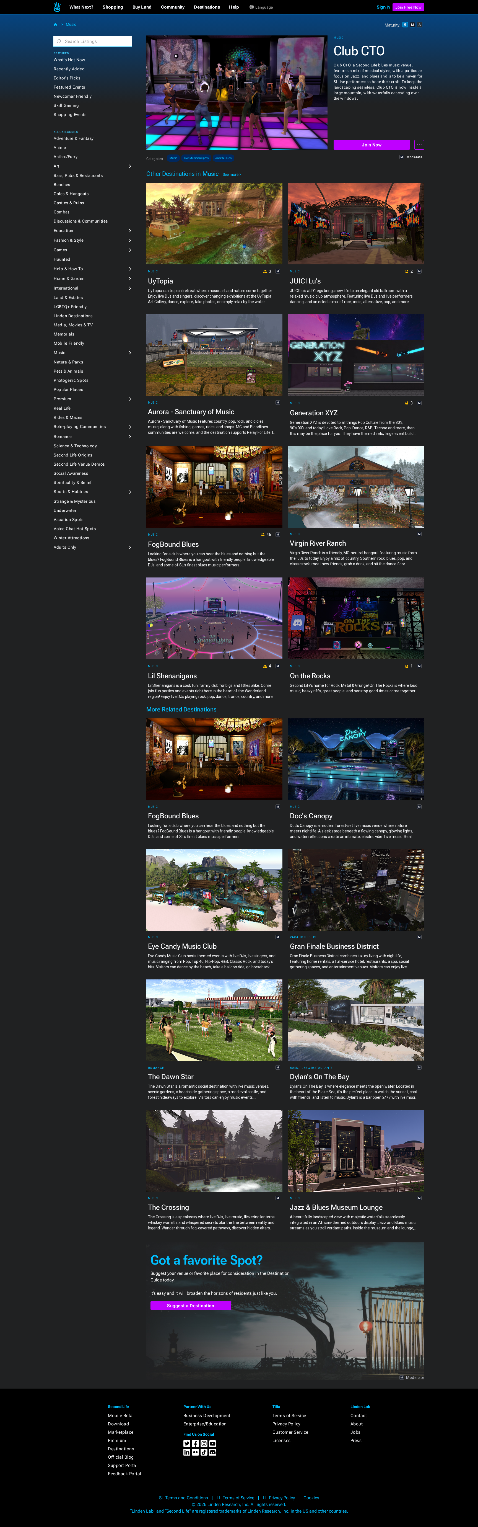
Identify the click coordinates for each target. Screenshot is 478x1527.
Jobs (355, 1432)
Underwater (65, 510)
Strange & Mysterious (74, 501)
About (356, 1424)
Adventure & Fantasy (74, 138)
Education (63, 230)
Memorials (64, 334)
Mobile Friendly (69, 343)
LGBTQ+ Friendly (70, 306)
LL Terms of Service (235, 1497)
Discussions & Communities (81, 221)
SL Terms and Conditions (183, 1497)
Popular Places (68, 389)
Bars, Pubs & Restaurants (78, 175)
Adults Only (65, 547)
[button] (81, 7)
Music (71, 24)
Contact (358, 1415)
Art (56, 166)
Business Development (206, 1415)
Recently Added (69, 68)
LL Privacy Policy (279, 1497)
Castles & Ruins (69, 202)
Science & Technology (75, 445)
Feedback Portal (124, 1473)
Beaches (62, 184)
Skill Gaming (66, 105)
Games (60, 249)
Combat (61, 212)
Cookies (311, 1497)
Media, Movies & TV (73, 325)
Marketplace (121, 1432)
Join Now (371, 145)
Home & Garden (69, 278)
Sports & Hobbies (71, 491)
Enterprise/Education (205, 1424)
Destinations (121, 1448)
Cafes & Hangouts (71, 193)
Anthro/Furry (65, 156)
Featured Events (69, 87)
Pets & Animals (68, 371)
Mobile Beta (120, 1415)
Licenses (281, 1440)
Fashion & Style (69, 240)
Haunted (62, 259)
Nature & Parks (68, 362)
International (66, 288)
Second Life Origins (73, 455)
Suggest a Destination (190, 1305)
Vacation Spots (68, 519)
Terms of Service (289, 1415)
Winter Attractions (71, 537)
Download (118, 1424)
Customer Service (290, 1432)
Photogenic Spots (71, 380)
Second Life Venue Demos (79, 464)
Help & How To (68, 268)
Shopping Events (70, 114)
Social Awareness (71, 473)
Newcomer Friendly (73, 96)
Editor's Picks (67, 78)
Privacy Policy (286, 1424)
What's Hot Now (69, 59)
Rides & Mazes (68, 417)
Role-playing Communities (80, 426)
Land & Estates (68, 297)
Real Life (62, 408)
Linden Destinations (73, 315)
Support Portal (122, 1465)
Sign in (383, 7)
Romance (63, 436)
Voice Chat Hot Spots (75, 528)
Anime (60, 147)
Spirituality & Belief (73, 482)
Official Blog (121, 1457)
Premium (62, 398)
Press (356, 1440)
